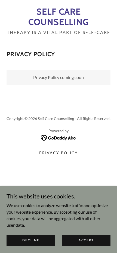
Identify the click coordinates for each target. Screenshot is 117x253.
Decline (30, 240)
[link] (58, 17)
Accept (86, 240)
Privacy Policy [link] (58, 152)
